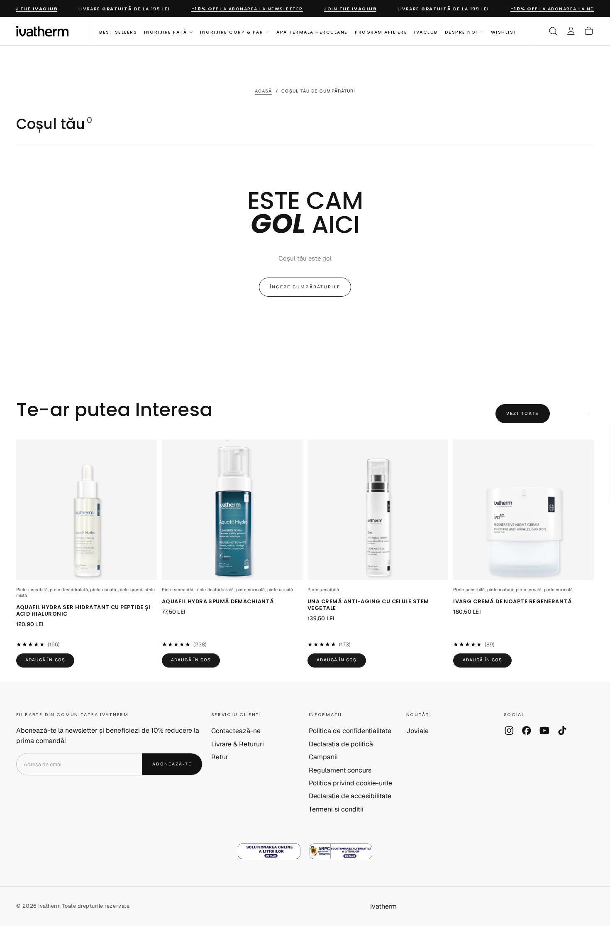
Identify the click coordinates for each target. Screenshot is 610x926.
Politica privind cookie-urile (350, 783)
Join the (342, 9)
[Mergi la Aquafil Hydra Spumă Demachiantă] (232, 509)
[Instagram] (509, 730)
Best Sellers (118, 32)
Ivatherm (383, 906)
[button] (553, 31)
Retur (219, 757)
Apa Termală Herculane (311, 32)
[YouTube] (544, 730)
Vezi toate (522, 413)
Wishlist (504, 32)
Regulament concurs (340, 770)
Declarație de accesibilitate (350, 796)
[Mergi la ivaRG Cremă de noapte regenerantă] (523, 509)
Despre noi (461, 32)
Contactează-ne (236, 730)
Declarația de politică (341, 744)
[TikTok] (562, 730)
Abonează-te (172, 764)
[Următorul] (588, 413)
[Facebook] (526, 730)
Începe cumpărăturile (305, 287)
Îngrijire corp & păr (231, 32)
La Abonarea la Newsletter (239, 9)
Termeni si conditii (336, 809)
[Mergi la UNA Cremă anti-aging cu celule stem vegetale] (377, 509)
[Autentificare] (571, 31)
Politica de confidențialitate (350, 730)
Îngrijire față (165, 32)
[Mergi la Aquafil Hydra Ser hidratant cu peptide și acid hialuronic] (86, 509)
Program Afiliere (381, 32)
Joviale (417, 730)
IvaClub (426, 32)
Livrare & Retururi (237, 744)
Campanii (323, 757)
